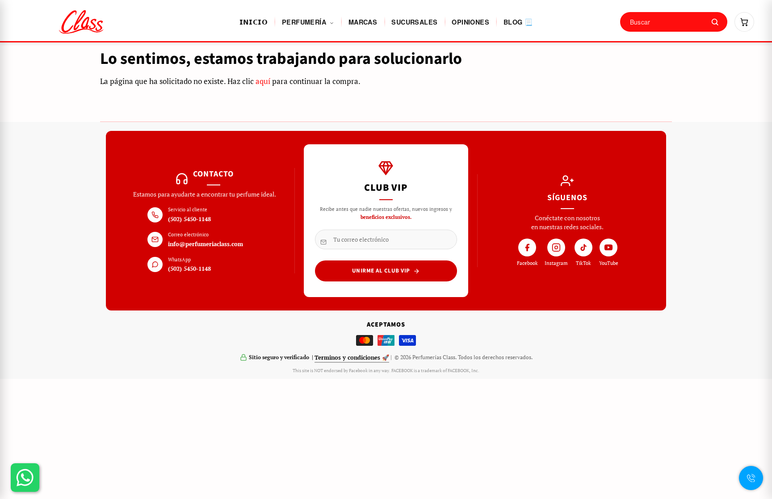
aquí (263, 81)
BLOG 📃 (518, 21)
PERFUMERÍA (305, 21)
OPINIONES (470, 21)
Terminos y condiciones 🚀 (352, 357)
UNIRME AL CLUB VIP (381, 271)
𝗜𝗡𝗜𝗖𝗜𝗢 (253, 21)
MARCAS (362, 21)
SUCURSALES (414, 21)
